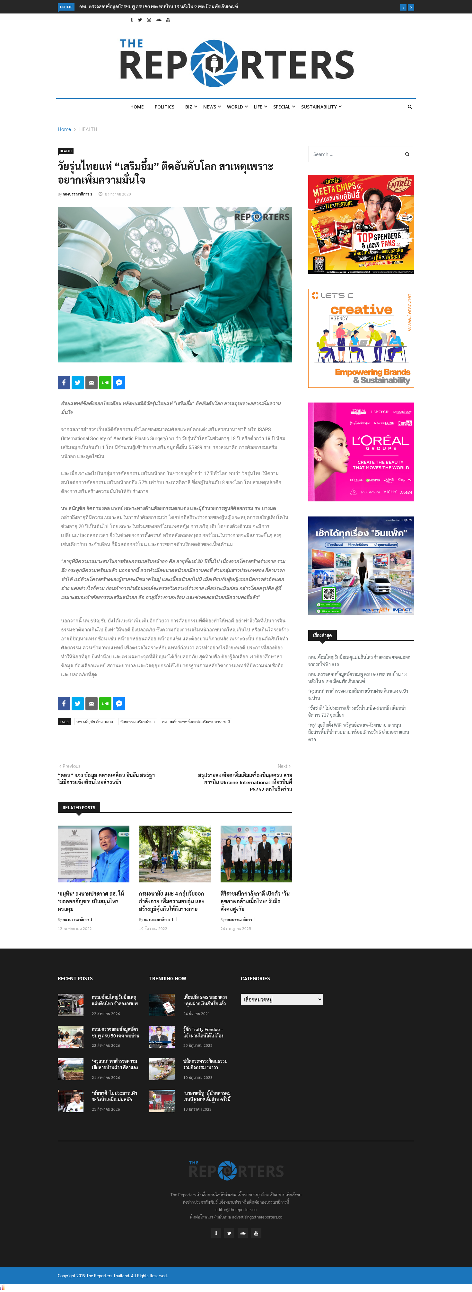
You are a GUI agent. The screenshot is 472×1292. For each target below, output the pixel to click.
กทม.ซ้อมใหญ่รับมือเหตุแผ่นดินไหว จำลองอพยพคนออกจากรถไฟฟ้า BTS (359, 660)
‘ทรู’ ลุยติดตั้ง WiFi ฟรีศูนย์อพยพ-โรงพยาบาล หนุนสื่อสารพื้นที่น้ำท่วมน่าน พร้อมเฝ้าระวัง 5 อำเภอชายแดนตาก (358, 732)
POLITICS (164, 107)
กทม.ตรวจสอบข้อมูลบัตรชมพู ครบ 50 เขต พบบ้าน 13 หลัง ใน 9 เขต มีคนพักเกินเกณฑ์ (158, 6)
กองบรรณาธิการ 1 (77, 193)
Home (137, 107)
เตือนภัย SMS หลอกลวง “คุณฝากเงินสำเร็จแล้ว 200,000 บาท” (205, 1003)
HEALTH (88, 129)
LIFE (258, 107)
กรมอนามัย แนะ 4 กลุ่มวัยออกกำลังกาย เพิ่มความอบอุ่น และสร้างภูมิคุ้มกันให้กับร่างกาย (172, 901)
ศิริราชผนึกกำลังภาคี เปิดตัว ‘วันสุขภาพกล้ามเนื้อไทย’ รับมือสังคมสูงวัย (255, 901)
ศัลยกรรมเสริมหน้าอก (137, 721)
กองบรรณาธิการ (238, 919)
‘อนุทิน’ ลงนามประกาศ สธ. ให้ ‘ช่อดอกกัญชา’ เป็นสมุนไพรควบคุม (91, 901)
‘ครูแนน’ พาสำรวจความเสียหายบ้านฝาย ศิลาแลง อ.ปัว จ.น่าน (358, 694)
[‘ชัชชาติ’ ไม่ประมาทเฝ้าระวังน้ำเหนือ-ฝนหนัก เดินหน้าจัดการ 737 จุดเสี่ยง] (72, 1102)
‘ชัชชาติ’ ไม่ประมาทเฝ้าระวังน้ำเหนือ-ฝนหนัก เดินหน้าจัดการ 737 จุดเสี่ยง (357, 711)
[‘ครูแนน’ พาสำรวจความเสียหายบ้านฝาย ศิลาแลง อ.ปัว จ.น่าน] (72, 1070)
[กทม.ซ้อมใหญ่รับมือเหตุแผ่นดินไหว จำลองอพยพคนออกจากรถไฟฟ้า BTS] (72, 1006)
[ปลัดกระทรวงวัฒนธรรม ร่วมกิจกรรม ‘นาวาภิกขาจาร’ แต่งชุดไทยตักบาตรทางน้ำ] (163, 1070)
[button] (403, 7)
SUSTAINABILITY (319, 107)
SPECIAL (281, 107)
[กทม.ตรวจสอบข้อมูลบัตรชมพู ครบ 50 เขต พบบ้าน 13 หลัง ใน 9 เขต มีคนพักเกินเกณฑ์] (72, 1038)
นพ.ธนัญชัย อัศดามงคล (94, 721)
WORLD (235, 107)
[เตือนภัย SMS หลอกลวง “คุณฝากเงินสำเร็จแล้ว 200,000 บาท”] (163, 1006)
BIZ (188, 107)
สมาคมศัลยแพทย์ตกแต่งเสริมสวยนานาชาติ (196, 721)
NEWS (209, 107)
